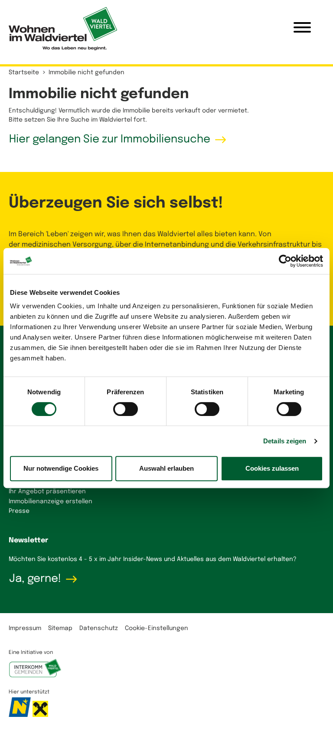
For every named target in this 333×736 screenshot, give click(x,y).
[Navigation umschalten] (302, 28)
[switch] (125, 409)
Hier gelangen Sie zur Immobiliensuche (109, 139)
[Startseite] (63, 28)
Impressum (25, 628)
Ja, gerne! (35, 578)
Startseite (24, 72)
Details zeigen (284, 441)
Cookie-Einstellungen (156, 628)
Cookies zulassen (272, 468)
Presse (19, 511)
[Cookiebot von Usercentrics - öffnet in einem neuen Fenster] (285, 260)
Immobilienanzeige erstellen (50, 501)
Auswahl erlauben (166, 468)
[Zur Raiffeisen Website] (40, 712)
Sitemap (60, 628)
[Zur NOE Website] (21, 712)
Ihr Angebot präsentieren (47, 491)
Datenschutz (98, 628)
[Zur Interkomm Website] (35, 673)
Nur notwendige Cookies (60, 468)
